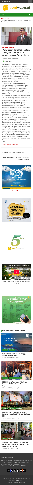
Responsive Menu (30, 1)
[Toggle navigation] (3, 15)
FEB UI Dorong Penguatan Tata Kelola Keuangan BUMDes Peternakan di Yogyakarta (14, 384)
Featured (5, 47)
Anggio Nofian (14, 58)
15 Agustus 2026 (6, 357)
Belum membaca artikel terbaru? (14, 331)
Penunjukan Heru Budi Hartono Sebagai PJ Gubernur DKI (16, 143)
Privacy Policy (25, 478)
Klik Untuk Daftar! (16, 191)
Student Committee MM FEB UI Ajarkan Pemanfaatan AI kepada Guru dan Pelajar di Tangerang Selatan (15, 444)
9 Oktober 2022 (6, 58)
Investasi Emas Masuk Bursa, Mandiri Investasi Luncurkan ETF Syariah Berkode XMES (16, 414)
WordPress (22, 482)
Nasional (11, 47)
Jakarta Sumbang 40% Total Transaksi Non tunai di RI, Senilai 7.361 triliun (15, 158)
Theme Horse (18, 480)
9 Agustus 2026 (6, 448)
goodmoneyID (15, 357)
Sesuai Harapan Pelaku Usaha (10, 144)
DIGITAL (5, 438)
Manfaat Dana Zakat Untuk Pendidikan (14, 152)
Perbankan (19, 378)
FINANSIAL (11, 349)
